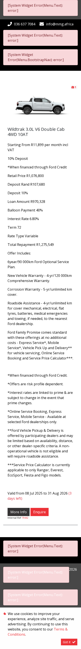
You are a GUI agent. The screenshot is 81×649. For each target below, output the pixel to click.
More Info (18, 512)
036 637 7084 (24, 24)
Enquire (39, 512)
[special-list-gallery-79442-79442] (40, 105)
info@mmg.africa (59, 24)
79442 (25, 517)
